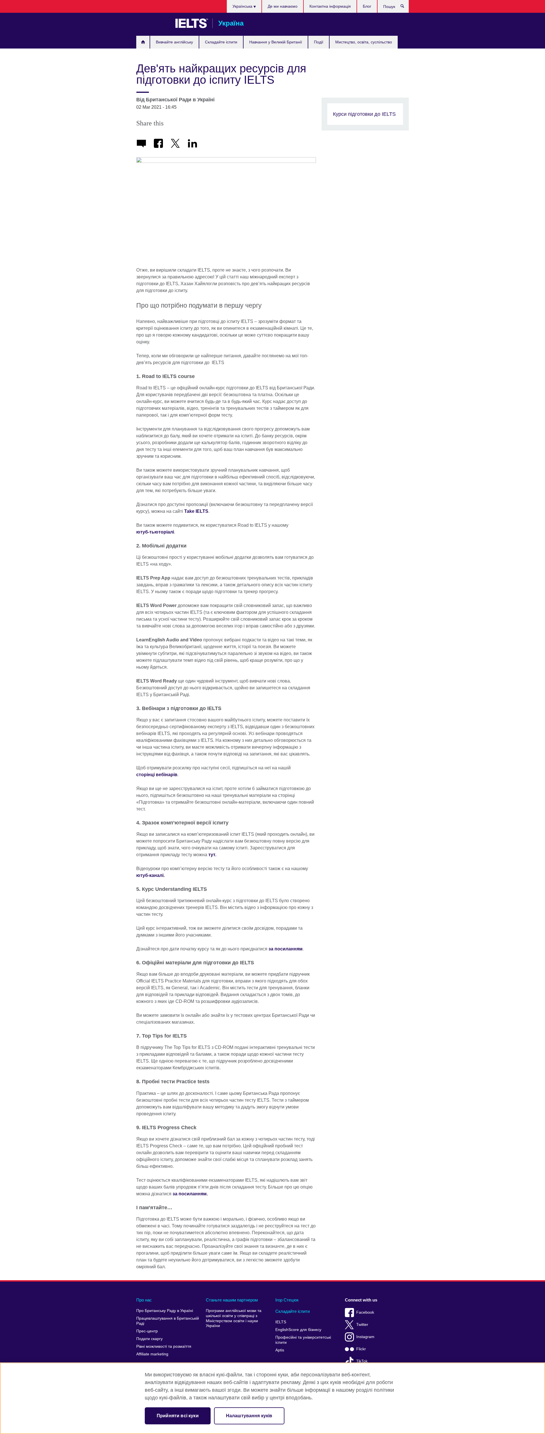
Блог (367, 6)
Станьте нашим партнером (232, 1299)
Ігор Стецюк (287, 1299)
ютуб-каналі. (150, 875)
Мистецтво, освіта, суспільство (363, 42)
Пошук (405, 7)
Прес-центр (147, 1331)
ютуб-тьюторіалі (155, 532)
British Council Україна (153, 23)
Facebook (365, 1312)
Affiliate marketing (152, 1354)
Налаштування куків (249, 1415)
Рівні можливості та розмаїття (163, 1346)
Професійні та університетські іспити (303, 1340)
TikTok (362, 1361)
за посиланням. (190, 1193)
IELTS (280, 1322)
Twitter (362, 1324)
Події (318, 42)
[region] (272, 1398)
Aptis (279, 1350)
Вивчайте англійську (174, 42)
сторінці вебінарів (156, 774)
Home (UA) (143, 42)
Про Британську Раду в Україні (164, 1311)
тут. (212, 854)
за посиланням (286, 948)
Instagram (365, 1337)
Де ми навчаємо (282, 6)
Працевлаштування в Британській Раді (167, 1321)
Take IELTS (196, 511)
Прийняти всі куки (178, 1415)
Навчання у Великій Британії (275, 42)
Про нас (144, 1299)
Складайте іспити (221, 42)
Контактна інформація (330, 6)
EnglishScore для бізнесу (298, 1330)
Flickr (361, 1349)
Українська (242, 6)
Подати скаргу (149, 1339)
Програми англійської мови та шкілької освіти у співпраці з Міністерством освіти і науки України (233, 1318)
